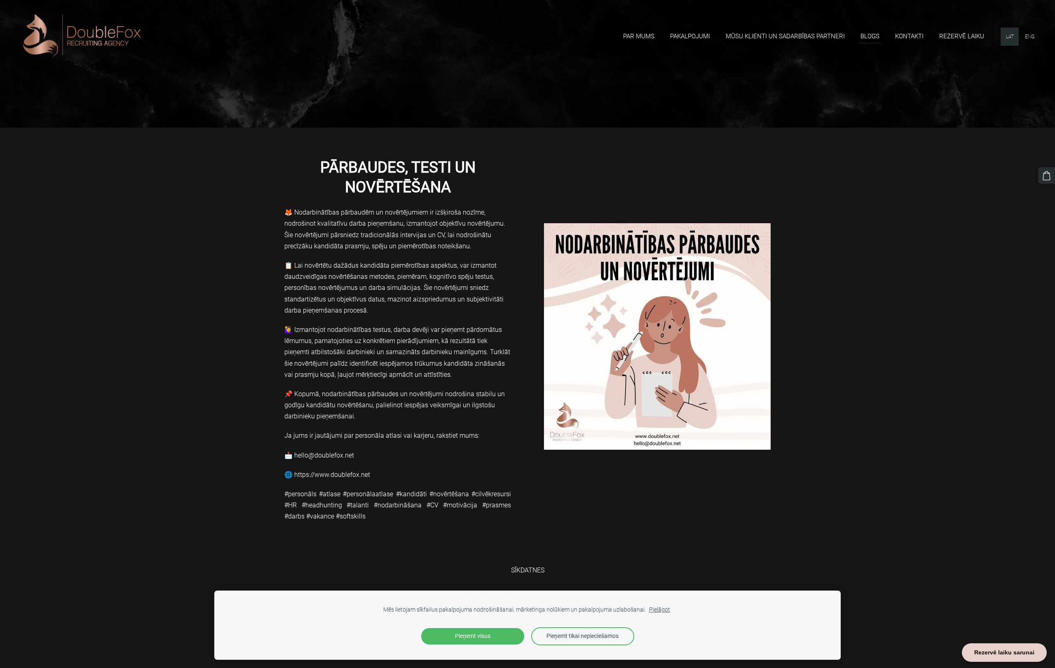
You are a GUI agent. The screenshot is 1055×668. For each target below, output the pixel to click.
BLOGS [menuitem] (869, 36)
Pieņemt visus (472, 636)
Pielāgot (659, 609)
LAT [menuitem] (1010, 37)
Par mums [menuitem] (638, 36)
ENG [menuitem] (1029, 37)
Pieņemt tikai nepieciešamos (582, 636)
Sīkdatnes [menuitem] (527, 570)
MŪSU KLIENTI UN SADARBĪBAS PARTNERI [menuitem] (785, 36)
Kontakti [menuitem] (909, 36)
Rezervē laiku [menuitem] (961, 36)
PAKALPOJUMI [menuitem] (690, 36)
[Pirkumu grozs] (1046, 175)
